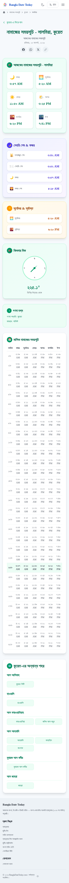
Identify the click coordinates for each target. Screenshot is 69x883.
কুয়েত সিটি (20, 684)
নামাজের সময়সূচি (14, 12)
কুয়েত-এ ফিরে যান (14, 22)
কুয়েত (26, 12)
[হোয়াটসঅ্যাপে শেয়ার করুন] (31, 50)
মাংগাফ (20, 748)
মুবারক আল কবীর (20, 767)
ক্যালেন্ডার (6, 827)
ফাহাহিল (49, 740)
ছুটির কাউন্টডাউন (8, 843)
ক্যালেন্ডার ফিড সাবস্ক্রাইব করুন (12, 839)
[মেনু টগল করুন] (63, 4)
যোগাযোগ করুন (7, 864)
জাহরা (20, 785)
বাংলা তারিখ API (8, 847)
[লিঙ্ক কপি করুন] (46, 50)
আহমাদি (20, 740)
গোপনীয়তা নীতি (7, 851)
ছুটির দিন (5, 831)
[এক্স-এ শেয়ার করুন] (38, 50)
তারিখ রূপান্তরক (8, 835)
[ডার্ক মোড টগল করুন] (43, 5)
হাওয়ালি (20, 703)
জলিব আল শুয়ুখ (49, 721)
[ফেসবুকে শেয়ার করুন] (23, 50)
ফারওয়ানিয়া (20, 721)
